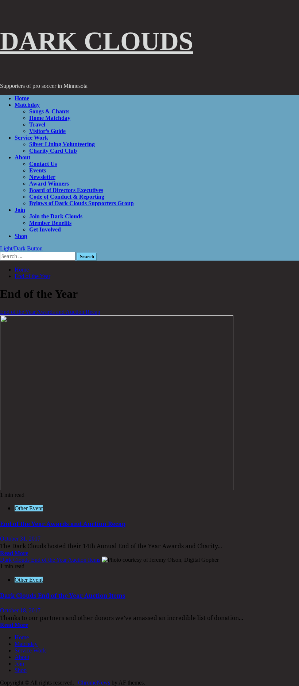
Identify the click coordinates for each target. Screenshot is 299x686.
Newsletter (42, 177)
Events (37, 170)
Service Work (31, 138)
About (22, 157)
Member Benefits (50, 223)
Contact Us (43, 164)
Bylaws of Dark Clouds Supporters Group (81, 203)
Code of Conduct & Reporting (66, 197)
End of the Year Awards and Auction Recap (50, 312)
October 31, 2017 (20, 538)
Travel (37, 124)
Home (22, 98)
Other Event (29, 508)
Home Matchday (49, 118)
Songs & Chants (49, 111)
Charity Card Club (53, 151)
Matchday (27, 105)
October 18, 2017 (20, 610)
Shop (21, 236)
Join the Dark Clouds (55, 216)
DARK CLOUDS (96, 41)
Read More (14, 553)
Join (20, 210)
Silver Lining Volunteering (62, 144)
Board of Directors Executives (66, 190)
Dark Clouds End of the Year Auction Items (50, 560)
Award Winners (49, 183)
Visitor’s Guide (47, 131)
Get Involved (45, 229)
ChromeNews (94, 682)
